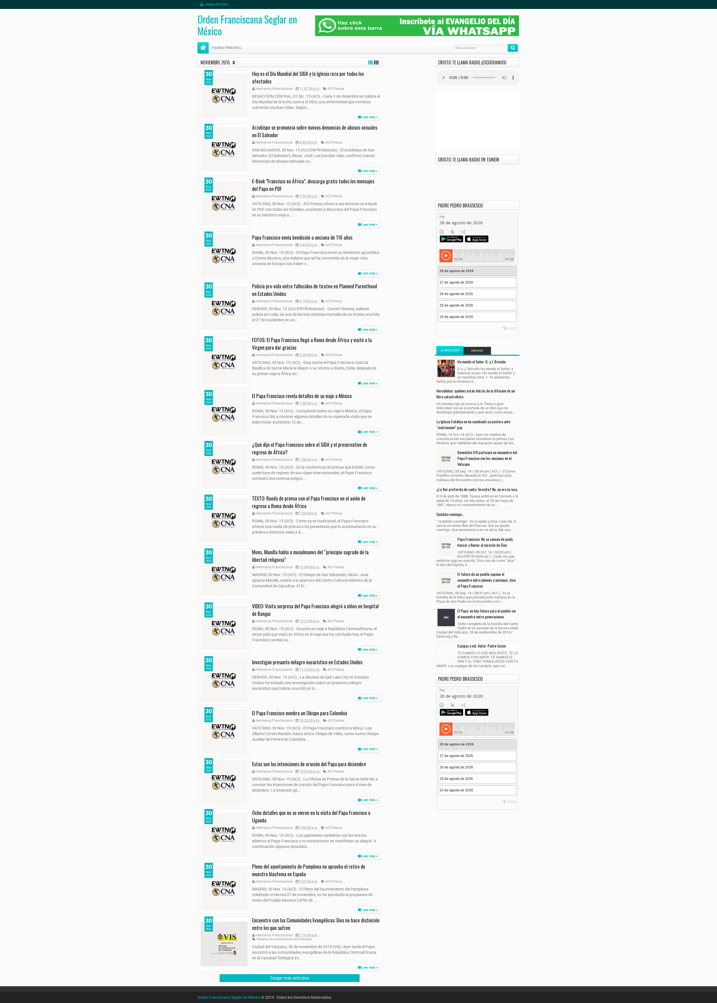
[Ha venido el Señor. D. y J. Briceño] (446, 368)
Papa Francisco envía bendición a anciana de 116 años (302, 237)
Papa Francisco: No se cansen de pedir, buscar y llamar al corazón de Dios (485, 542)
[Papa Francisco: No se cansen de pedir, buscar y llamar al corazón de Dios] (446, 546)
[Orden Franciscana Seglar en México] (203, 47)
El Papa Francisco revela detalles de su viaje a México (302, 395)
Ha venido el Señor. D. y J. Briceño (481, 361)
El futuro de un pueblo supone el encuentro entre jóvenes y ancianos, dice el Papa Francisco (486, 580)
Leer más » (370, 117)
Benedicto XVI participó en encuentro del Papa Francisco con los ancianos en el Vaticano (487, 458)
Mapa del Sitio (216, 4)
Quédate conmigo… (450, 514)
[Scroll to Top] (358, 996)
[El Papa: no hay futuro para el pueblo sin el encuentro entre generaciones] (446, 617)
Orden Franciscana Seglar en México (247, 25)
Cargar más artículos (289, 978)
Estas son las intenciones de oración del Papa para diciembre (309, 764)
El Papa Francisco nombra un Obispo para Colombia (299, 713)
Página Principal (226, 48)
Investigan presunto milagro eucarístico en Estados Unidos (307, 662)
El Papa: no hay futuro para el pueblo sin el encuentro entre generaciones (486, 613)
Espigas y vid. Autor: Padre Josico (481, 646)
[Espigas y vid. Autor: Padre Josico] (446, 652)
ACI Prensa (335, 89)
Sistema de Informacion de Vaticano (284, 939)
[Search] (513, 48)
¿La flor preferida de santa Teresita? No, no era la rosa (476, 489)
